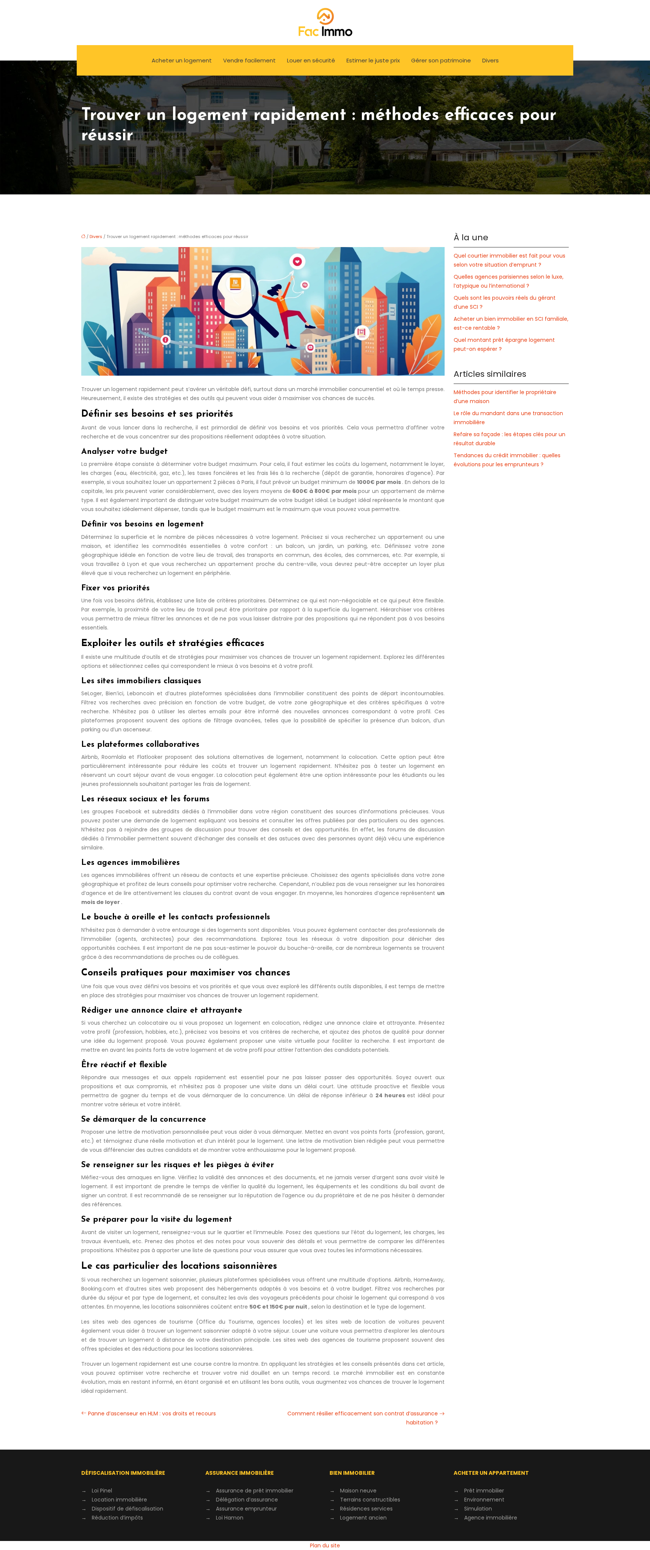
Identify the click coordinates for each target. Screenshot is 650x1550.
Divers (490, 60)
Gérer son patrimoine (441, 60)
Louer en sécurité (311, 60)
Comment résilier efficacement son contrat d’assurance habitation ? (362, 1418)
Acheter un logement (182, 60)
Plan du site (325, 1545)
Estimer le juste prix (373, 60)
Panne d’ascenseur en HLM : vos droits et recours (152, 1413)
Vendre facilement (249, 60)
